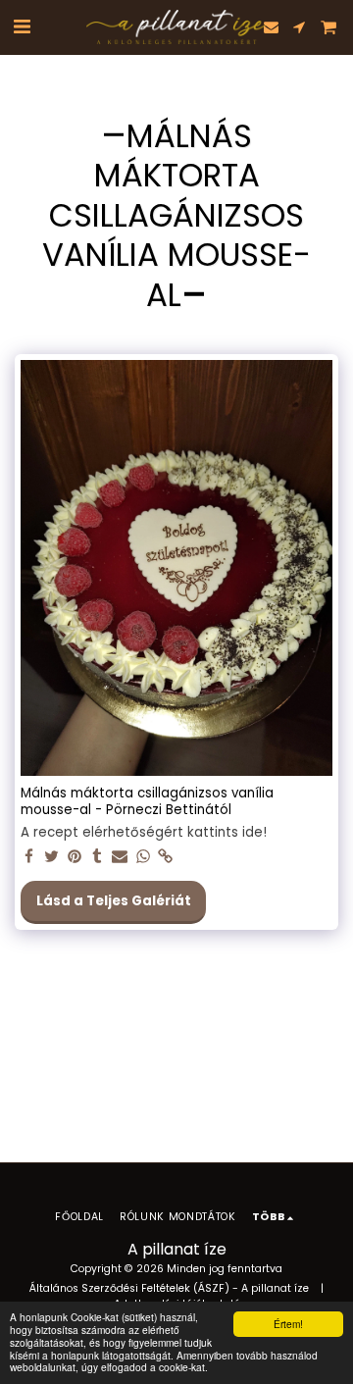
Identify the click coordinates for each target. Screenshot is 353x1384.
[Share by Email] (120, 857)
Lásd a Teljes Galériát (113, 901)
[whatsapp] (142, 857)
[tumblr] (97, 857)
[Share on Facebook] (29, 857)
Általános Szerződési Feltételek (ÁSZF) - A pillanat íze (169, 1288)
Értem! (288, 1323)
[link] (166, 857)
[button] (21, 26)
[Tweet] (51, 857)
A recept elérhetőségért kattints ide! (144, 833)
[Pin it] (75, 857)
